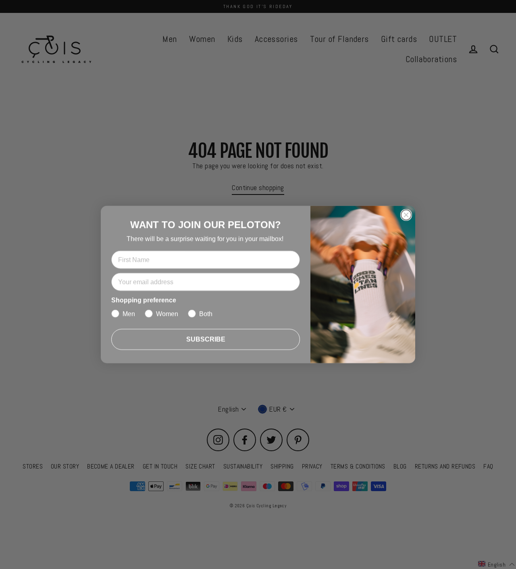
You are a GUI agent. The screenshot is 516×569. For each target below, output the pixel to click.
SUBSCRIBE (205, 339)
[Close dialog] (406, 215)
